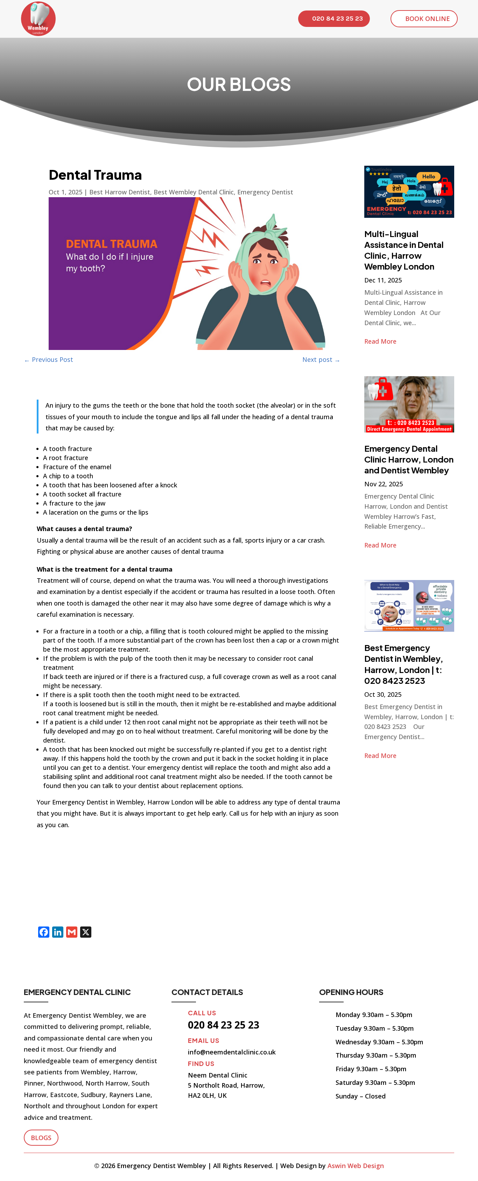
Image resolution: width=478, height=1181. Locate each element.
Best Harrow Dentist (119, 192)
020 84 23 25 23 (337, 18)
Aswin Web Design (356, 1165)
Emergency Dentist (265, 192)
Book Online (427, 18)
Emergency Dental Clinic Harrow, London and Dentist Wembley (409, 459)
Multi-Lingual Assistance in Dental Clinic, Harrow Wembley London (404, 250)
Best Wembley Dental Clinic (194, 192)
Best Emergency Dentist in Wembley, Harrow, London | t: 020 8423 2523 (403, 664)
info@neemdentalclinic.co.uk (232, 1052)
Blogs (41, 1137)
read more (380, 341)
